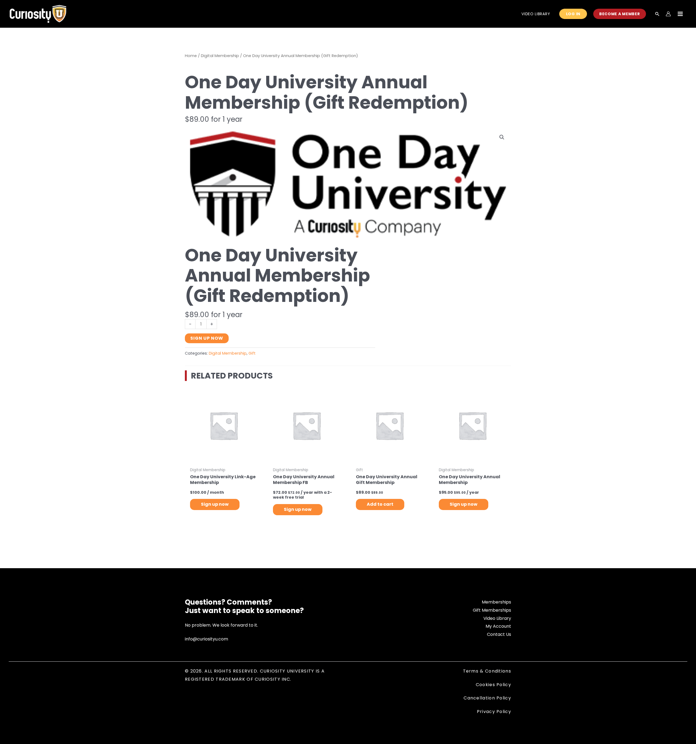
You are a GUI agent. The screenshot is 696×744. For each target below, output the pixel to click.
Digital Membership (220, 55)
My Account (498, 626)
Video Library (497, 618)
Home (191, 55)
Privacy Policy (494, 711)
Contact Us (499, 634)
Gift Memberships (492, 610)
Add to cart (380, 504)
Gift (252, 353)
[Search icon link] (657, 14)
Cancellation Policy (487, 698)
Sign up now (206, 338)
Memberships (496, 602)
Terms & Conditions (487, 671)
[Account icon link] (668, 14)
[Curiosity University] (38, 13)
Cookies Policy (493, 685)
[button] (502, 137)
